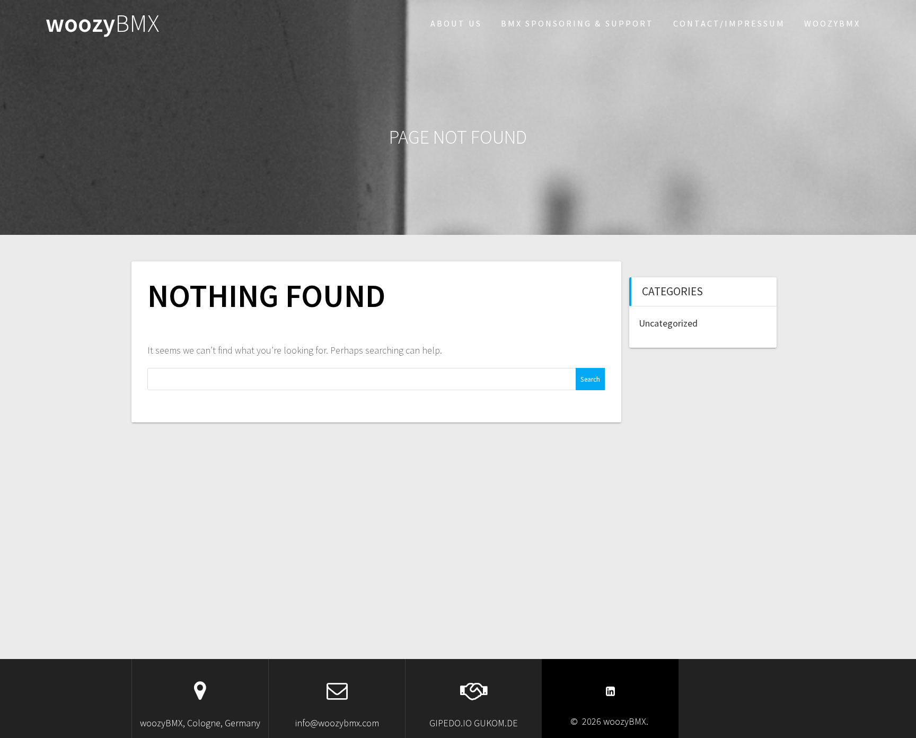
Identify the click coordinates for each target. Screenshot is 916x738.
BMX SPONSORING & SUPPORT (577, 23)
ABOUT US (456, 23)
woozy (103, 23)
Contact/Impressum (729, 23)
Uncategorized (668, 323)
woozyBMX (832, 23)
